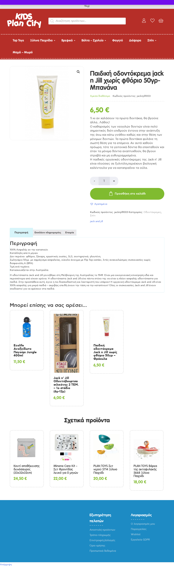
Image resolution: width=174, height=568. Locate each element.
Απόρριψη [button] (6, 564)
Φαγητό (117, 40)
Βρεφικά (68, 40)
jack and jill (96, 221)
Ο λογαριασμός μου (143, 523)
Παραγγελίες (138, 529)
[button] (78, 72)
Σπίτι (151, 40)
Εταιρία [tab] (69, 232)
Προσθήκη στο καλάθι (130, 194)
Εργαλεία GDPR (140, 539)
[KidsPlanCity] (24, 27)
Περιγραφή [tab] (21, 232)
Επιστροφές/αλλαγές (102, 540)
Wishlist (136, 534)
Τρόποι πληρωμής (100, 535)
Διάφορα (135, 40)
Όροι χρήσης (97, 545)
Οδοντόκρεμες (152, 212)
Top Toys (18, 40)
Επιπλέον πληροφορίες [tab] (47, 232)
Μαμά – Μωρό (23, 52)
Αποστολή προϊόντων (102, 529)
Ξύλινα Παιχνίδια (42, 40)
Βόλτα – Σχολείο (93, 40)
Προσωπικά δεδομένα (103, 550)
